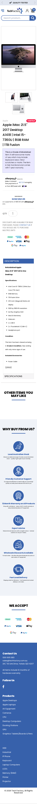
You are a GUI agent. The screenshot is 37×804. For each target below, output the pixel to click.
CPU (4, 717)
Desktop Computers (12, 721)
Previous (2, 2)
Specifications (13, 376)
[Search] (32, 18)
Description (12, 261)
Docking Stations (10, 725)
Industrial (7, 752)
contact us (24, 225)
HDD (4, 748)
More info (20, 179)
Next (35, 2)
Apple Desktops (10, 700)
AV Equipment (9, 708)
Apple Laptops (9, 704)
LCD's (5, 769)
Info (4, 204)
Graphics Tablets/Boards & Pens (18, 733)
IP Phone (6, 756)
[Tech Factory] (15, 11)
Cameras (7, 713)
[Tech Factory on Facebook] (3, 686)
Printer (5, 777)
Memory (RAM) (9, 773)
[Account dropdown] (27, 10)
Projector (7, 781)
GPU (4, 729)
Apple (5, 120)
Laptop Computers (11, 764)
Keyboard (7, 760)
